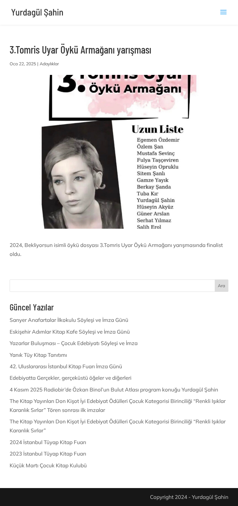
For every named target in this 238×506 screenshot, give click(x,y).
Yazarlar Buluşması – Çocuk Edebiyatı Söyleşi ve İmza (74, 343)
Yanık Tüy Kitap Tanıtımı (38, 355)
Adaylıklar (49, 64)
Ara (221, 285)
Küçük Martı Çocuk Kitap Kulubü (48, 465)
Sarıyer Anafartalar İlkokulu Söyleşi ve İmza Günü (69, 320)
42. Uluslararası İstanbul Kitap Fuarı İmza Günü (66, 366)
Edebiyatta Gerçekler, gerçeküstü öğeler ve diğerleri (70, 377)
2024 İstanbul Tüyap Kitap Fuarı (48, 442)
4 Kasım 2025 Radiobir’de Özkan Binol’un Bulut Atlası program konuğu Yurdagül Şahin (114, 389)
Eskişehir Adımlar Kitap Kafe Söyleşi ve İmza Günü (70, 331)
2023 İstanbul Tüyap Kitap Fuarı (48, 453)
